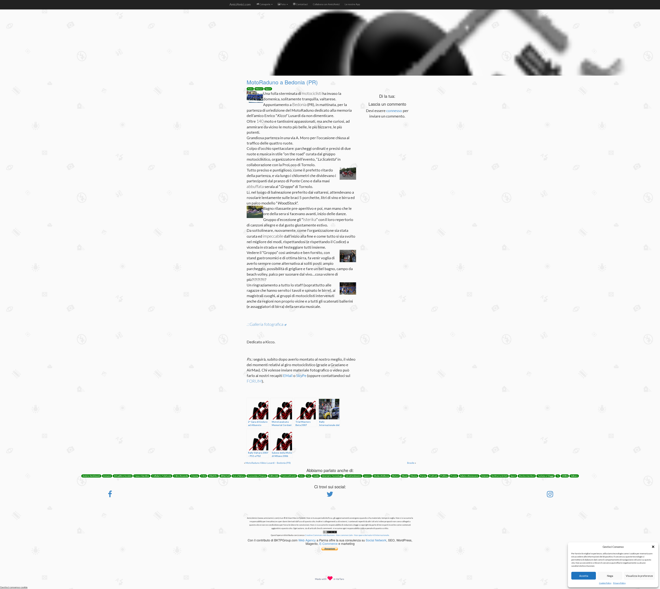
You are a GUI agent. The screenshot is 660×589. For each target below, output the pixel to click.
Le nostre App (352, 4)
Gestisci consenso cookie (14, 587)
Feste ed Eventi (288, 476)
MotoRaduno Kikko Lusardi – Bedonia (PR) (268, 462)
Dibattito (213, 476)
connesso (394, 110)
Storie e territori (527, 476)
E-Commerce (328, 543)
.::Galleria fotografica (265, 324)
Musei (405, 476)
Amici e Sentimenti (91, 476)
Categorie (265, 4)
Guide (316, 476)
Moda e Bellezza (381, 476)
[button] (653, 546)
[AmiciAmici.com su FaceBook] (110, 495)
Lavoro (367, 476)
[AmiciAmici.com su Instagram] (550, 495)
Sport (268, 88)
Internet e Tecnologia (332, 476)
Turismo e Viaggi (546, 476)
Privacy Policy (619, 583)
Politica (444, 476)
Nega (610, 575)
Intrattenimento (353, 476)
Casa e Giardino (141, 476)
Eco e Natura (239, 476)
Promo (453, 476)
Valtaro (574, 476)
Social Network (376, 540)
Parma (423, 476)
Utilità (565, 476)
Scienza (484, 476)
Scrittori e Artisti (499, 476)
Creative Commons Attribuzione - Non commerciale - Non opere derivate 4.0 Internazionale (347, 535)
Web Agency (307, 540)
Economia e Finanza (257, 476)
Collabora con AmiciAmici (326, 4)
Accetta (583, 575)
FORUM (254, 381)
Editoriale (273, 476)
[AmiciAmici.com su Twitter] (330, 495)
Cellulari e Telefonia (161, 476)
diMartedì (225, 476)
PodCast (433, 476)
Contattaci (301, 4)
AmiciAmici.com (240, 4)
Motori (259, 88)
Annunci (107, 476)
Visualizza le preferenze (639, 575)
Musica (413, 476)
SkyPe (301, 375)
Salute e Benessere (469, 476)
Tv (558, 476)
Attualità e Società (122, 476)
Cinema (194, 476)
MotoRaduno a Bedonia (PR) (282, 82)
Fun (308, 476)
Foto (283, 4)
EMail (288, 375)
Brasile (410, 462)
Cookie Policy (605, 583)
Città (203, 476)
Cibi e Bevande (181, 476)
